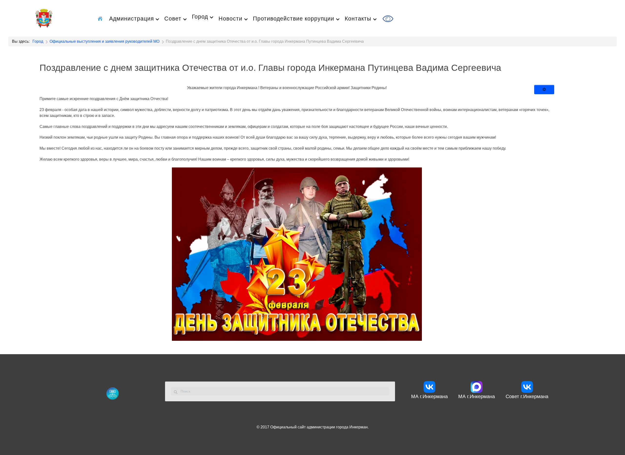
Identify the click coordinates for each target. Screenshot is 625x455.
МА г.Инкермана (429, 396)
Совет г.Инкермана (527, 396)
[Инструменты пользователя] (544, 89)
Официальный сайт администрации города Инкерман (319, 427)
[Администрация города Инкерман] (43, 17)
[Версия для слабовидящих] (389, 18)
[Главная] (101, 18)
